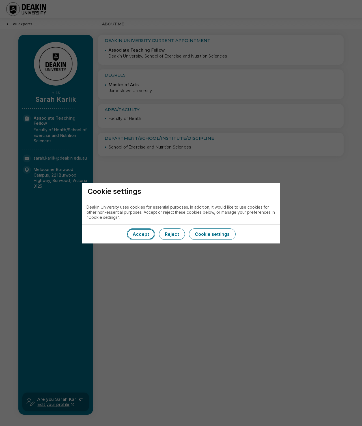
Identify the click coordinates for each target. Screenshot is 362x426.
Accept (141, 234)
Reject (172, 234)
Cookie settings (212, 234)
